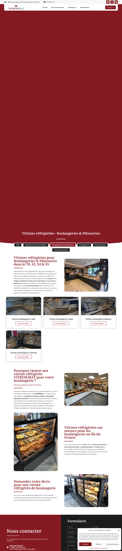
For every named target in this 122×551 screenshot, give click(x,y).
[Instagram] (112, 2)
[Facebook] (108, 2)
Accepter (85, 544)
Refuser (98, 544)
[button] (119, 530)
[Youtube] (116, 2)
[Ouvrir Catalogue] (76, 7)
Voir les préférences (112, 544)
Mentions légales (104, 548)
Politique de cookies (94, 548)
